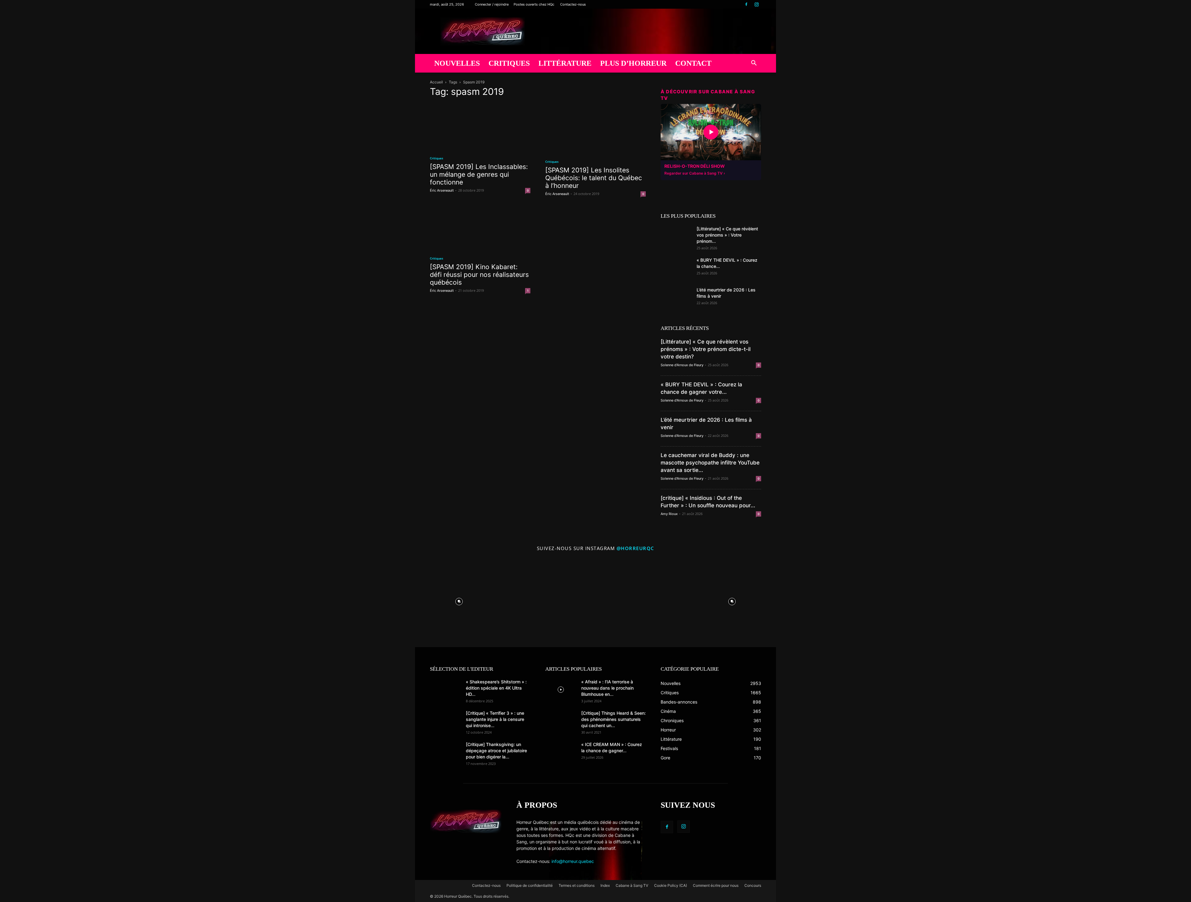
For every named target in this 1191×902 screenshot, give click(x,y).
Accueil (436, 82)
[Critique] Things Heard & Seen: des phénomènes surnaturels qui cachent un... (613, 719)
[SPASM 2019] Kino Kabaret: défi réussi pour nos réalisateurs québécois (479, 274)
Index (605, 885)
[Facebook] (746, 4)
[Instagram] (756, 4)
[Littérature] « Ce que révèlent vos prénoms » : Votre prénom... (727, 235)
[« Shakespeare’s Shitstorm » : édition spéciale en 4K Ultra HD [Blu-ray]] (445, 689)
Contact (693, 63)
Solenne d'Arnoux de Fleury (682, 365)
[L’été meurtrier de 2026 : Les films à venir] (676, 298)
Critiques (509, 63)
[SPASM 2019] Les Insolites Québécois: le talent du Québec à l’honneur (593, 177)
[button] (753, 64)
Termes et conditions (577, 885)
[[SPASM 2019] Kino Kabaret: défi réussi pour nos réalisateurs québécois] (480, 228)
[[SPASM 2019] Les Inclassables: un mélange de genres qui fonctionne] (480, 126)
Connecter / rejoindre (492, 4)
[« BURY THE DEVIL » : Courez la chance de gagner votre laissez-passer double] (676, 268)
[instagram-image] (459, 600)
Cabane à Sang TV (632, 885)
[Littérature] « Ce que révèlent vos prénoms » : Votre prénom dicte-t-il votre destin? (706, 349)
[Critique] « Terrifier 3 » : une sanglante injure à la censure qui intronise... (495, 719)
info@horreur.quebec (572, 861)
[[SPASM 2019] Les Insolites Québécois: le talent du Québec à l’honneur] (595, 128)
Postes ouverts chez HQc (534, 4)
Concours (752, 885)
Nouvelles (457, 63)
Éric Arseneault (442, 190)
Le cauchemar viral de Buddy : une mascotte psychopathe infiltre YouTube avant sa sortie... (710, 462)
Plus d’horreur (633, 63)
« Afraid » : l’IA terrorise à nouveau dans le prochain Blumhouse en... (607, 688)
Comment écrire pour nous (715, 885)
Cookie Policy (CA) (670, 885)
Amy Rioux (669, 514)
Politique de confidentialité (529, 885)
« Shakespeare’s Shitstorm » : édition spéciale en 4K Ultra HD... (496, 688)
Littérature (564, 63)
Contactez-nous (573, 4)
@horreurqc (635, 548)
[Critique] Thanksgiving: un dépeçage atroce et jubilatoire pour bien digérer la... (496, 750)
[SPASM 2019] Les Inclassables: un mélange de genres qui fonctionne (479, 174)
